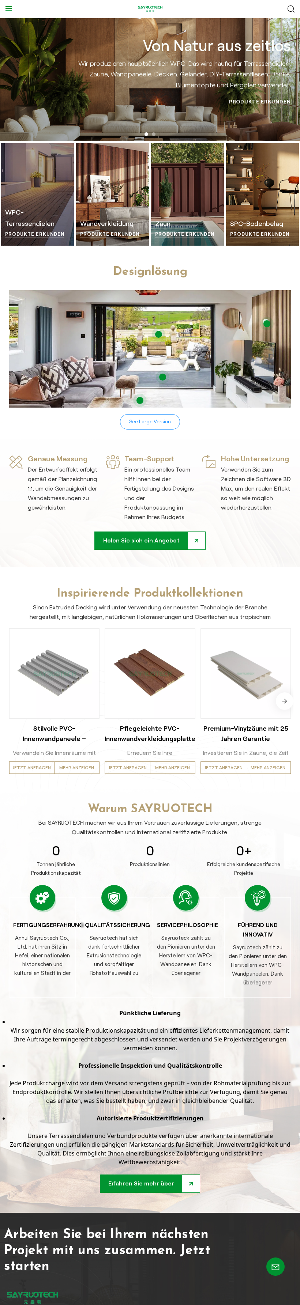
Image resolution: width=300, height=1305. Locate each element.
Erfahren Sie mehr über (141, 1183)
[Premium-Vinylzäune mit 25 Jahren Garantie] (246, 674)
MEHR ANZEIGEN (76, 767)
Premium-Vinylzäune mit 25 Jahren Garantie (245, 733)
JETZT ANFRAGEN (31, 767)
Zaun (162, 223)
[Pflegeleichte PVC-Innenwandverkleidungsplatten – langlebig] (150, 674)
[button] (146, 134)
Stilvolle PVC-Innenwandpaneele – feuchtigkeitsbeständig (54, 734)
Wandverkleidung (107, 223)
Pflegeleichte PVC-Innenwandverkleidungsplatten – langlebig (150, 734)
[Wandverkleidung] (112, 194)
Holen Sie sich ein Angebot (141, 540)
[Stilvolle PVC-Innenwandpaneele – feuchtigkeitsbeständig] (55, 674)
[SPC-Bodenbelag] (262, 194)
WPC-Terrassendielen (30, 218)
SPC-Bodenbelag (256, 223)
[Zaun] (187, 194)
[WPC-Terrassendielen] (37, 194)
